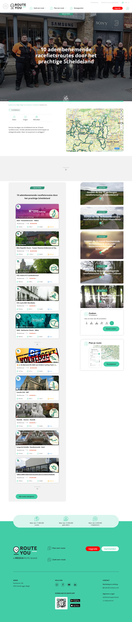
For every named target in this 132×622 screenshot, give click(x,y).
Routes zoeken (111, 329)
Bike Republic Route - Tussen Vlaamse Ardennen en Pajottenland (40, 248)
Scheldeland (36, 105)
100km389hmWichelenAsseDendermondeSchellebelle (36, 475)
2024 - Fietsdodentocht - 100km (28, 221)
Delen (14, 120)
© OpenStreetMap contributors (116, 151)
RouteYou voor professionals (109, 2)
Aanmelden (110, 548)
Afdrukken (36, 120)
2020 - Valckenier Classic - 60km (28, 330)
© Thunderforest (105, 151)
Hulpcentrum (109, 601)
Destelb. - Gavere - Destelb (26, 420)
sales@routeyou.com (111, 588)
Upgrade (118, 8)
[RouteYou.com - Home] (18, 6)
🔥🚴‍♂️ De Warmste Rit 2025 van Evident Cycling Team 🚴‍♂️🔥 (37, 365)
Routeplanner (111, 364)
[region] (94, 130)
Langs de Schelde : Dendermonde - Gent (31, 447)
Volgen (25, 120)
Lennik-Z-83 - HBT (23, 392)
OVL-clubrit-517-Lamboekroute (28, 275)
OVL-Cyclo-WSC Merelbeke (26, 303)
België (18, 105)
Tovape (5, 100)
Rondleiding (94, 2)
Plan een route (58, 548)
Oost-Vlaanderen (28, 105)
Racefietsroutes (12, 105)
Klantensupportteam (111, 597)
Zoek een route (59, 559)
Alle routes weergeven (26, 496)
